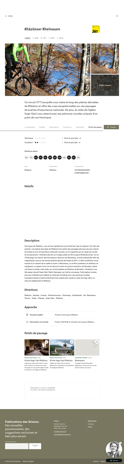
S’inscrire (35, 446)
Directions (67, 127)
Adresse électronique (10, 441)
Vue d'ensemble (28, 127)
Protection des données (13, 461)
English (102, 461)
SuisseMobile (51, 388)
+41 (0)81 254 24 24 (60, 431)
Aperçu (10, 16)
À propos (91, 424)
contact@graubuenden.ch (62, 434)
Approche (80, 127)
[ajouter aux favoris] (117, 16)
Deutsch (96, 461)
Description (54, 127)
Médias (90, 427)
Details (42, 127)
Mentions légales (28, 461)
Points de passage (95, 127)
